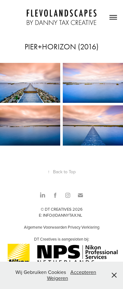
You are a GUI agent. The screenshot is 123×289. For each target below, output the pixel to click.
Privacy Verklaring (83, 227)
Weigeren (57, 278)
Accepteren (83, 272)
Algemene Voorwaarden (45, 227)
